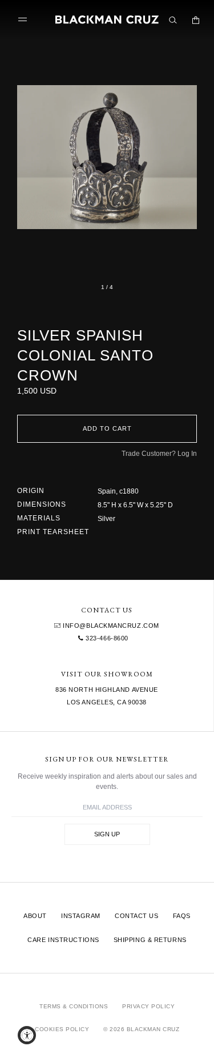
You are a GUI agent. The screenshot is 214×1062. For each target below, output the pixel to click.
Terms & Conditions (73, 1006)
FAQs (182, 915)
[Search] (172, 20)
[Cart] (195, 20)
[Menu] (25, 20)
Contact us (137, 915)
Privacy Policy (148, 1006)
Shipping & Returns (150, 939)
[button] (107, 157)
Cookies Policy (62, 1029)
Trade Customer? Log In (159, 454)
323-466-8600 (106, 638)
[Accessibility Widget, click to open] (27, 1035)
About (35, 915)
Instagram (80, 915)
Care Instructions (63, 939)
